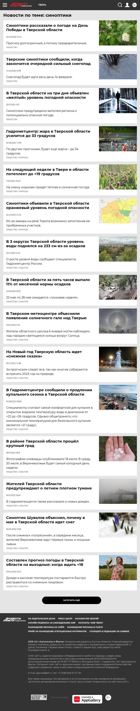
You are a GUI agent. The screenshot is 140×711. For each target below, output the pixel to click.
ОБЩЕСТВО (11, 47)
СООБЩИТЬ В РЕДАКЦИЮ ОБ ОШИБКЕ (109, 631)
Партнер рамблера (59, 697)
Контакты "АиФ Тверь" (90, 623)
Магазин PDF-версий (86, 619)
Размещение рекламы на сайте (46, 627)
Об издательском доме (41, 619)
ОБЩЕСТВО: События (17, 268)
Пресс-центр (65, 619)
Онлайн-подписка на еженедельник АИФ (51, 623)
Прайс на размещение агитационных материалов (57, 631)
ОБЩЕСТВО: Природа (17, 158)
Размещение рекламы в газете (85, 627)
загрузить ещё (71, 600)
